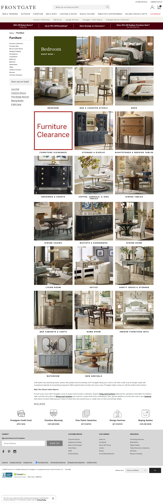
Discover (12, 72)
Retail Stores (134, 442)
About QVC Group (105, 445)
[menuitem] (10, 13)
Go (155, 470)
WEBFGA (39, 477)
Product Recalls (73, 454)
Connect (5, 434)
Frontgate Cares (27, 462)
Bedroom (12, 62)
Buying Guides (17, 100)
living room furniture (107, 394)
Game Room (13, 64)
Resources (134, 434)
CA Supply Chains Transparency (76, 462)
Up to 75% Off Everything (55, 26)
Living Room (13, 57)
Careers (101, 448)
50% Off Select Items (22, 25)
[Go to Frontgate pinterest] (9, 451)
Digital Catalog (134, 445)
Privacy (101, 451)
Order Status (156, 2)
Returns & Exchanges (75, 445)
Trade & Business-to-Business (140, 448)
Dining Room (13, 54)
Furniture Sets (14, 46)
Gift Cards (133, 451)
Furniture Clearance (15, 75)
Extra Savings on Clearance (91, 26)
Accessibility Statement (106, 454)
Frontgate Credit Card (15, 462)
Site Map (68, 469)
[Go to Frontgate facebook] (3, 451)
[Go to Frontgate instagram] (14, 451)
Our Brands (102, 442)
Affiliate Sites (119, 470)
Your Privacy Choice (43, 462)
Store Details (141, 2)
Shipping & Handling (75, 442)
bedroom (148, 396)
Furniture (20, 32)
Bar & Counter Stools (16, 49)
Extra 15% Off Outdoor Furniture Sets (132, 25)
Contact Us (5, 462)
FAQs (70, 451)
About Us (102, 439)
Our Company (104, 434)
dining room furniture (64, 396)
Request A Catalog (136, 454)
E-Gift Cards (16, 104)
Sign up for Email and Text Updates (13, 438)
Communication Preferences (58, 462)
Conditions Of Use (92, 462)
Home (11, 33)
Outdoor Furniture (15, 70)
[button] (18, 7)
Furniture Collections (16, 43)
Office (11, 67)
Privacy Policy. (41, 500)
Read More (39, 404)
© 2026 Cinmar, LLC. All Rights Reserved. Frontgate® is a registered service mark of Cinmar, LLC (32, 469)
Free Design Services (20, 96)
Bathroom (12, 59)
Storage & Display (15, 51)
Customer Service (18, 93)
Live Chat (15, 89)
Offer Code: (31, 477)
